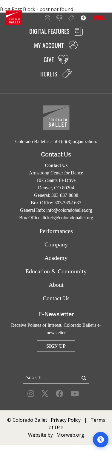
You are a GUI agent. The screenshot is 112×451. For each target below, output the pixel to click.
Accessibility (81, 18)
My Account (46, 18)
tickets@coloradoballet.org (68, 217)
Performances (56, 231)
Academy (56, 257)
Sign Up (56, 346)
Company (56, 244)
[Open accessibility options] (100, 439)
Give (57, 18)
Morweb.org (70, 435)
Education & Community (56, 271)
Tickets (69, 18)
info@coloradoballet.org (69, 210)
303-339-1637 (67, 202)
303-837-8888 (64, 195)
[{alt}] (14, 17)
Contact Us (56, 298)
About (56, 284)
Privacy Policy (66, 420)
